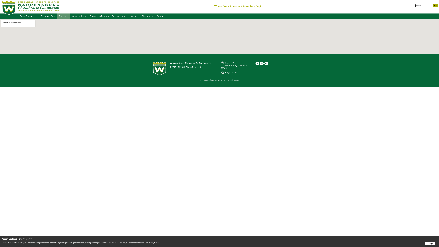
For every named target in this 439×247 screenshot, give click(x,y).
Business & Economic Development (108, 16)
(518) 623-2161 (231, 73)
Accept (430, 243)
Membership (77, 16)
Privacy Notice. (154, 243)
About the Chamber (141, 16)
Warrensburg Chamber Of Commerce (190, 63)
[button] (435, 5)
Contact (161, 16)
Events (62, 16)
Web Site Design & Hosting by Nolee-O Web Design (219, 80)
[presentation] (258, 64)
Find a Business (27, 16)
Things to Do (47, 16)
